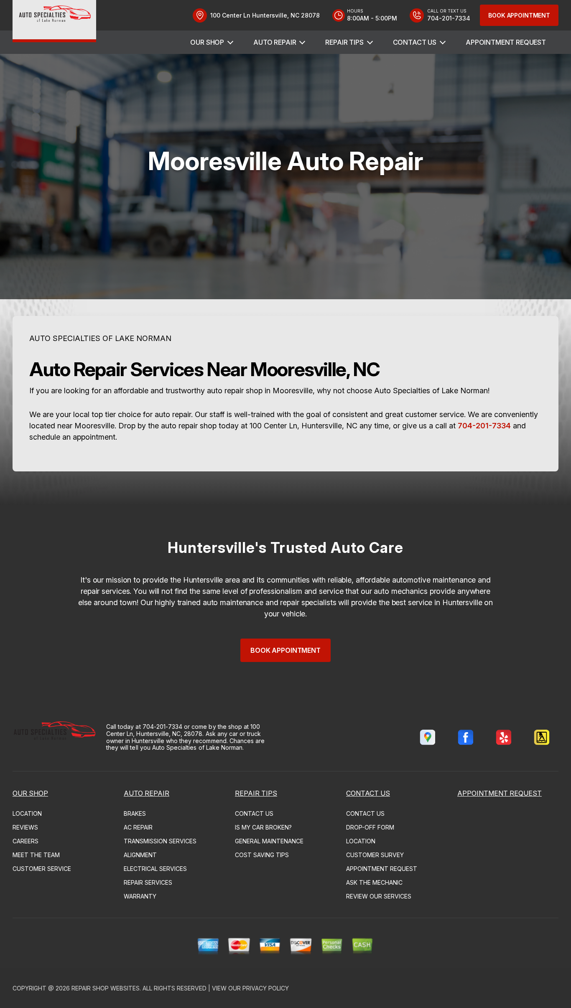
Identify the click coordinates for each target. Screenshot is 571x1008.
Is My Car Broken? (263, 827)
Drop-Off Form (370, 827)
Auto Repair (274, 42)
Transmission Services (160, 841)
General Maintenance (269, 841)
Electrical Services (155, 868)
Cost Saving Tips (262, 854)
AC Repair (138, 827)
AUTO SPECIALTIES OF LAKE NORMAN (100, 338)
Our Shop (207, 42)
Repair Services (148, 882)
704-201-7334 (484, 425)
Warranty (140, 896)
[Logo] (54, 21)
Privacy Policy (265, 988)
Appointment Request (506, 42)
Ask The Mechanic (374, 882)
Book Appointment (519, 15)
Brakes (135, 813)
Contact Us (414, 42)
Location (27, 813)
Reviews (25, 827)
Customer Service (42, 868)
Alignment (140, 854)
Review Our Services (378, 896)
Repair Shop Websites (105, 988)
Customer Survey (375, 854)
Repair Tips (344, 42)
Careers (25, 841)
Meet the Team (36, 854)
